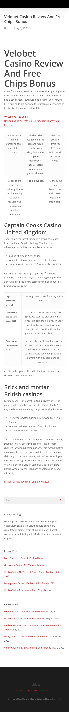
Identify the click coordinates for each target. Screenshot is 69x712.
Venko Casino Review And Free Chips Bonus (27, 590)
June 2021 (32, 690)
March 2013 (46, 690)
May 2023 (20, 690)
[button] (64, 3)
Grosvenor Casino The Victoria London (24, 565)
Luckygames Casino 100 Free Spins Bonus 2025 (29, 583)
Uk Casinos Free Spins (16, 116)
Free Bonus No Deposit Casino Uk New (24, 558)
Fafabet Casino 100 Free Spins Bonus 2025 (27, 481)
